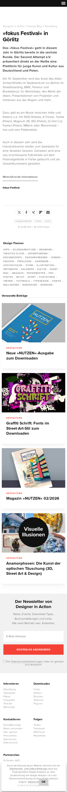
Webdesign (29, 284)
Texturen (39, 700)
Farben (55, 257)
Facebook (39, 728)
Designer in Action (21, 16)
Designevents (12, 257)
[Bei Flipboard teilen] (40, 211)
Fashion (8, 261)
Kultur (38, 221)
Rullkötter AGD (11, 760)
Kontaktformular (12, 724)
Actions (38, 692)
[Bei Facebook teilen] (26, 211)
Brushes (38, 696)
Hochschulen (12, 265)
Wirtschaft (9, 707)
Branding (45, 249)
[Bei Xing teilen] (33, 211)
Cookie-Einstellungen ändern (33, 785)
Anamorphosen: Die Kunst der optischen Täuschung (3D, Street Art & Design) (33, 568)
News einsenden (13, 728)
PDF (51, 273)
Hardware (42, 261)
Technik (7, 703)
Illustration (45, 265)
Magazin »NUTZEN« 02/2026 (32, 498)
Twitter (37, 724)
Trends (8, 281)
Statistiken (47, 277)
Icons (29, 265)
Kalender (27, 269)
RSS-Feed (39, 732)
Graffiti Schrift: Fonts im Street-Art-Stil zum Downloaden (27, 428)
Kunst (48, 221)
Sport (32, 277)
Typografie (9, 692)
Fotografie (9, 700)
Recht (20, 277)
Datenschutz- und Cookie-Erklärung (28, 768)
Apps (6, 249)
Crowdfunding (38, 253)
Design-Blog (35, 26)
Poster (8, 277)
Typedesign (41, 281)
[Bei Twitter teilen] (19, 211)
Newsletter (40, 735)
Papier (7, 696)
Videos (56, 281)
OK (44, 782)
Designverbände (23, 221)
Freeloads (24, 261)
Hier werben (10, 732)
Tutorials (23, 281)
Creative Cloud (13, 253)
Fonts (37, 689)
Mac (6, 273)
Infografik (10, 269)
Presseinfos (10, 735)
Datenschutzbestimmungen (27, 661)
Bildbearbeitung (24, 249)
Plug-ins (38, 703)
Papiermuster (36, 273)
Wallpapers (11, 284)
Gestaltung (51, 26)
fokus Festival (11, 187)
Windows (46, 284)
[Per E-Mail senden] (47, 211)
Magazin (18, 273)
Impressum (33, 782)
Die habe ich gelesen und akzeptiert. (35, 663)
